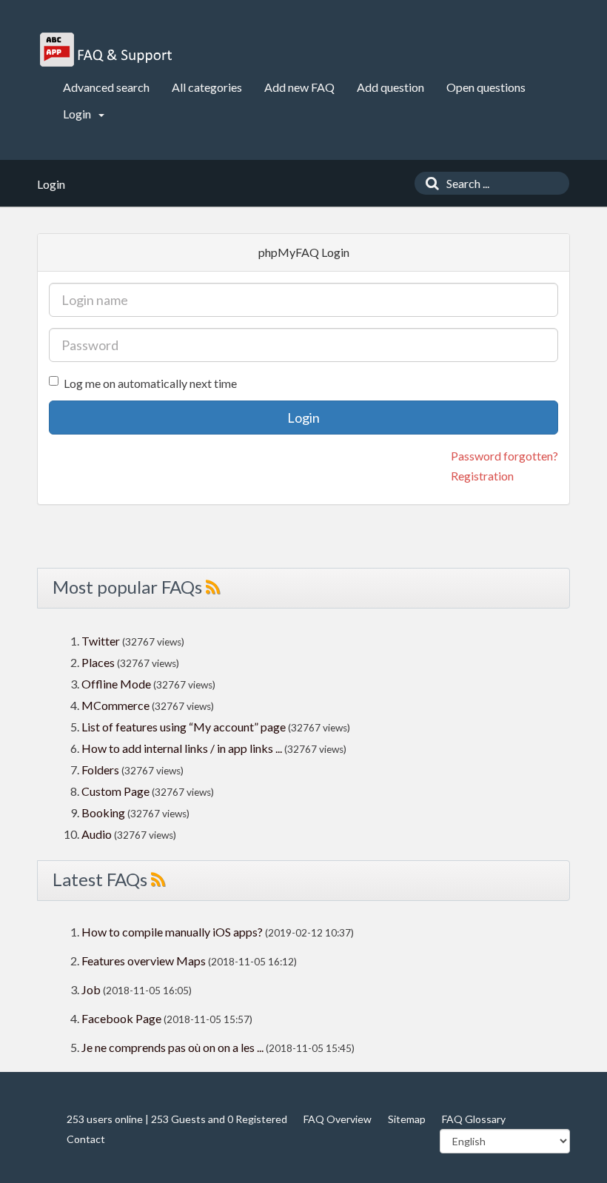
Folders (100, 770)
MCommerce (116, 705)
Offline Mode (117, 684)
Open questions (486, 87)
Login (78, 114)
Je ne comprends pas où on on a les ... (172, 1047)
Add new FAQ (299, 87)
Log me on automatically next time (150, 383)
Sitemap (407, 1119)
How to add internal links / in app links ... (181, 748)
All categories (207, 87)
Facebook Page (121, 1018)
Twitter (100, 641)
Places (98, 662)
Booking (104, 812)
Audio (96, 834)
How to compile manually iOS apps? (173, 932)
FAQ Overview (338, 1119)
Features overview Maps (143, 961)
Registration (482, 476)
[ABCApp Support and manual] (107, 50)
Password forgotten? (504, 456)
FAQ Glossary (474, 1119)
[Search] (429, 183)
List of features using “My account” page (184, 727)
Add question (390, 87)
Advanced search (106, 87)
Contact (86, 1139)
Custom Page (116, 791)
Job (91, 989)
